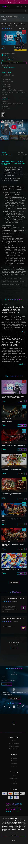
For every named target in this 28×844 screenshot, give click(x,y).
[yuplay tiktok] (9, 706)
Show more (14, 582)
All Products (14, 758)
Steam (6, 55)
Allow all (14, 835)
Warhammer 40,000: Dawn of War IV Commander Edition (11, 494)
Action (15, 16)
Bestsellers (14, 761)
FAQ (14, 781)
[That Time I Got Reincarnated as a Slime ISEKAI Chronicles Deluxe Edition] (14, 387)
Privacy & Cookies (14, 746)
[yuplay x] (18, 706)
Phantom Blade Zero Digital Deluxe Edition (13, 445)
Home (2, 16)
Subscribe (7, 684)
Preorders (14, 763)
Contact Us (14, 783)
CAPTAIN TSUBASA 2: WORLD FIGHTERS (13, 569)
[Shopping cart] (21, 6)
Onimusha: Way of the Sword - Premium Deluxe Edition (12, 544)
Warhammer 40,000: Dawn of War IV (11, 469)
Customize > (14, 840)
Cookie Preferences (14, 749)
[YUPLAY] (5, 6)
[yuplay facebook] (23, 706)
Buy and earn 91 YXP (20, 50)
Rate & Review (22, 28)
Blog (14, 775)
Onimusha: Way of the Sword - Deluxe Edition (12, 519)
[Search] (25, 11)
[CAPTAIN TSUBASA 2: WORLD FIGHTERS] (14, 560)
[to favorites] (23, 47)
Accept (10, 680)
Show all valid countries (14, 62)
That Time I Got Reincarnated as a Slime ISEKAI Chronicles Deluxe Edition (12, 396)
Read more (5, 611)
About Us (14, 741)
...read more (23, 332)
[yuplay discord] (5, 706)
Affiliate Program (14, 778)
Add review (14, 648)
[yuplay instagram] (14, 706)
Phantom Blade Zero (7, 421)
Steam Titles (14, 766)
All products (8, 16)
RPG (7, 99)
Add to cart (18, 47)
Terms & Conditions (12, 680)
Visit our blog (14, 698)
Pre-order (21, 425)
